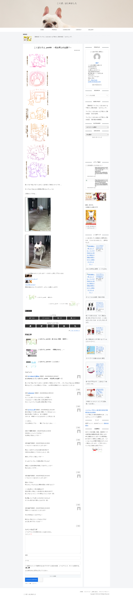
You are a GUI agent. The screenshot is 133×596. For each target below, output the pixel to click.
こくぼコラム (28, 310)
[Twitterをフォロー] (41, 325)
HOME (81, 591)
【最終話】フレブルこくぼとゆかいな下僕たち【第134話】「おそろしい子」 (97, 106)
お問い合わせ (95, 591)
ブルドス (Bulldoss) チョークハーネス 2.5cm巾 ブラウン (99, 247)
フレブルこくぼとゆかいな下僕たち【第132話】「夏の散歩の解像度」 (97, 118)
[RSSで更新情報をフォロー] (75, 325)
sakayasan (31, 393)
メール (27, 560)
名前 (26, 555)
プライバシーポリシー (104, 591)
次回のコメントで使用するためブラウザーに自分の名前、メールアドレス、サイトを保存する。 (53, 566)
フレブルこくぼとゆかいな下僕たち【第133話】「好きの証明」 (97, 112)
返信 (79, 389)
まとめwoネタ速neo (33, 376)
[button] (107, 95)
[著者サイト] (30, 325)
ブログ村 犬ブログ (30, 284)
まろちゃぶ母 (31, 409)
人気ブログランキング (31, 279)
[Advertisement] (97, 148)
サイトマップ (87, 591)
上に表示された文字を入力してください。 (37, 570)
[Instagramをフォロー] (52, 325)
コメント (28, 534)
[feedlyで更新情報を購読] (64, 325)
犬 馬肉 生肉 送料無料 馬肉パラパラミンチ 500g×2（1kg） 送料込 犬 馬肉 (100, 391)
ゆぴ (97, 63)
